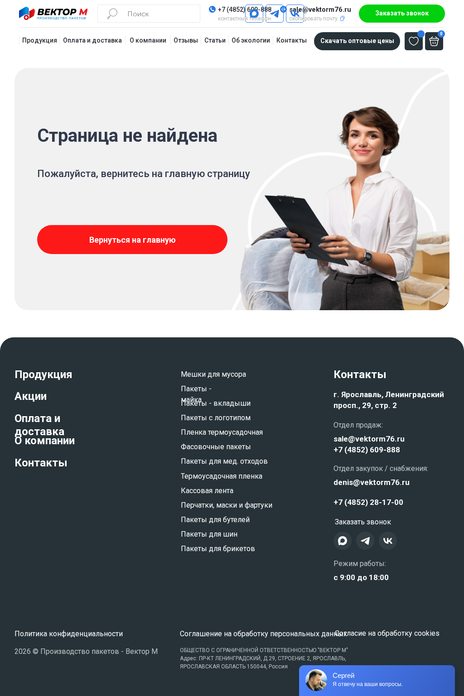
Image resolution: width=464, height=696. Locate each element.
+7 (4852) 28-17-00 (368, 502)
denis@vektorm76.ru (372, 482)
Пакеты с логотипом (216, 417)
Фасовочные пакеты (216, 446)
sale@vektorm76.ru (320, 9)
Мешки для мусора (213, 374)
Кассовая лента (207, 490)
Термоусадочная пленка (221, 476)
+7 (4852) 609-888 (244, 9)
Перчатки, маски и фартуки (226, 505)
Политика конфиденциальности (68, 633)
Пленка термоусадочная (222, 432)
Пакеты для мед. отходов (224, 461)
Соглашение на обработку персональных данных (263, 633)
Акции (30, 396)
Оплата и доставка (39, 425)
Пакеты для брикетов (218, 548)
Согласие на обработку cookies (387, 633)
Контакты (41, 462)
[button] (402, 14)
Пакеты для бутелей (215, 519)
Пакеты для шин (209, 534)
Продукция (43, 374)
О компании (44, 440)
